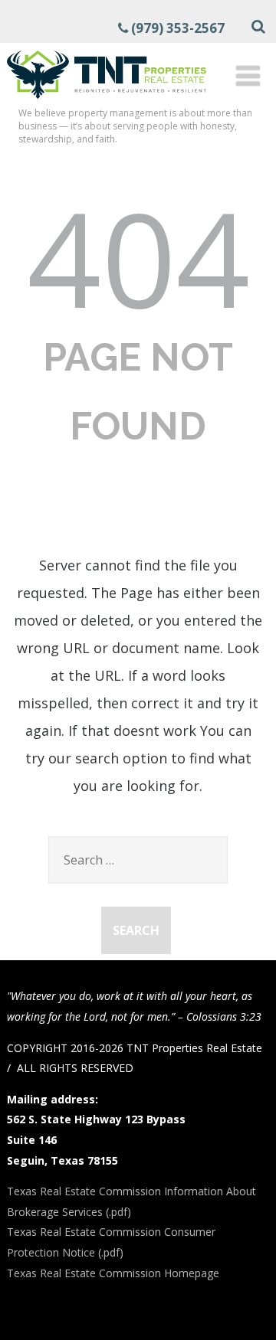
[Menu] (248, 75)
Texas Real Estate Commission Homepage (113, 1273)
